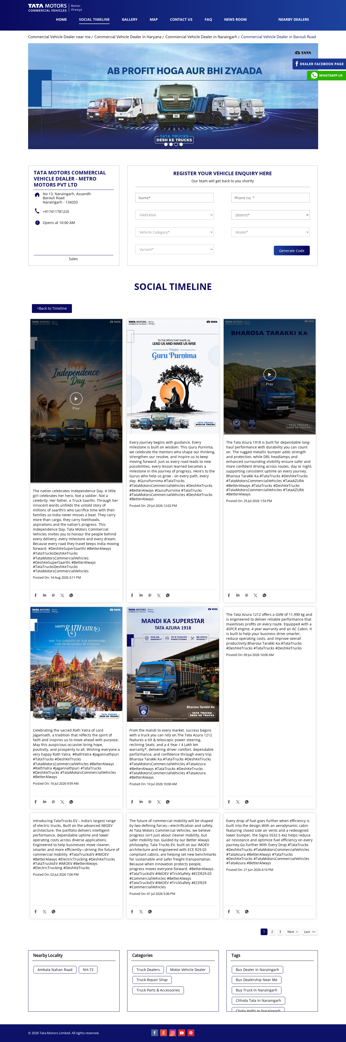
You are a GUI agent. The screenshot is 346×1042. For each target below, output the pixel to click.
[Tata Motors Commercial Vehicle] (55, 8)
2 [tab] (170, 144)
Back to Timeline (52, 308)
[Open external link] (319, 68)
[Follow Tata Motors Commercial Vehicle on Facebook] (155, 1033)
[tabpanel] (173, 96)
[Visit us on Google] (164, 1033)
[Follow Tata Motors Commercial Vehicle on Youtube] (182, 1033)
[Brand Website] (191, 1033)
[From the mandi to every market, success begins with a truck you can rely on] (173, 665)
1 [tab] (165, 144)
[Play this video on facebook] (76, 401)
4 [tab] (180, 144)
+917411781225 (56, 211)
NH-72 (88, 970)
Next (290, 932)
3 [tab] (175, 144)
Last (307, 932)
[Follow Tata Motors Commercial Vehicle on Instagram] (173, 1033)
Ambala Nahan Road (54, 970)
